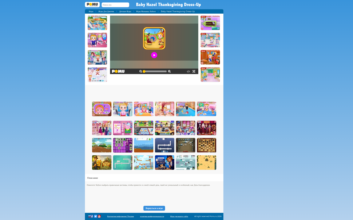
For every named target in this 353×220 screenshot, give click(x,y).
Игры (91, 11)
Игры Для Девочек (106, 11)
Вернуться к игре (154, 208)
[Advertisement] (154, 92)
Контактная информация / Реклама (120, 216)
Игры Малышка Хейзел (146, 11)
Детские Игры (125, 11)
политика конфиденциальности (152, 216)
